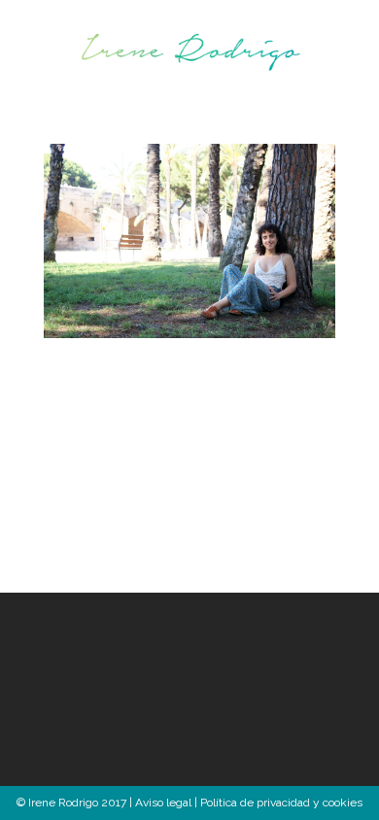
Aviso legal (163, 802)
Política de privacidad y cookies (281, 802)
